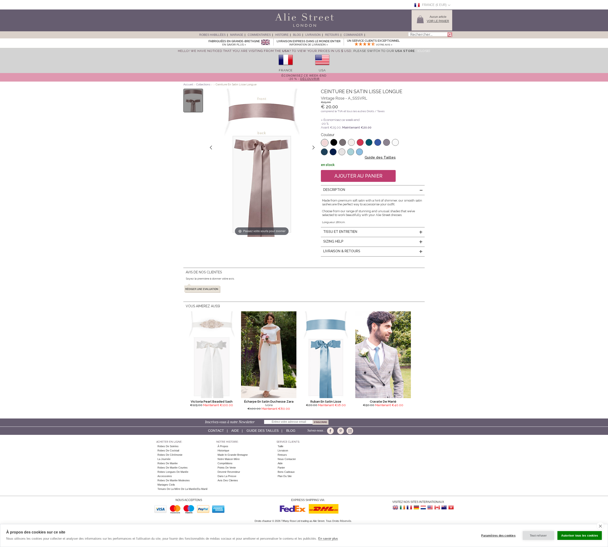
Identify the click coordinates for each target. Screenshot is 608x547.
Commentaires (259, 34)
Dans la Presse (227, 476)
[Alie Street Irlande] (402, 507)
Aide (235, 430)
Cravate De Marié (383, 401)
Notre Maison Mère (229, 459)
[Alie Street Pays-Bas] (423, 507)
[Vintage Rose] (325, 143)
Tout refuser (538, 535)
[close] (600, 526)
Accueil (188, 84)
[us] (322, 67)
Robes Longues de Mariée (172, 471)
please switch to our (384, 51)
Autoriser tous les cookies (579, 535)
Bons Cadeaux (286, 471)
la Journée (164, 459)
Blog (297, 34)
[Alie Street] (283, 27)
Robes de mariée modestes (173, 480)
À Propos (223, 446)
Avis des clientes (228, 480)
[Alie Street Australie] (444, 507)
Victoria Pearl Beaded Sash (212, 401)
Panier (281, 467)
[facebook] (331, 430)
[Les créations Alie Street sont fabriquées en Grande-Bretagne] (265, 42)
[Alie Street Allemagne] (416, 507)
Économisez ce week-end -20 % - (304, 77)
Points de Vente (227, 467)
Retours (332, 34)
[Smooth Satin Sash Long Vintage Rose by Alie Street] (193, 100)
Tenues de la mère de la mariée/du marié (182, 488)
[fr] (285, 67)
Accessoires (164, 476)
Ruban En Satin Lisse (325, 401)
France (286, 70)
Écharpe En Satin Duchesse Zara (269, 401)
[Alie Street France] (409, 507)
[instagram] (349, 430)
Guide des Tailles (380, 157)
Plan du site (285, 476)
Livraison (313, 34)
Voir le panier (438, 21)
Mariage (236, 34)
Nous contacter (287, 459)
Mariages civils (166, 484)
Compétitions (225, 463)
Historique (223, 450)
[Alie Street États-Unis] (430, 507)
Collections (203, 84)
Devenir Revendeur (229, 471)
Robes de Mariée (167, 463)
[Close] (424, 51)
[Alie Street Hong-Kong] (450, 507)
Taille (280, 446)
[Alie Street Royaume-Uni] (395, 507)
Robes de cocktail (168, 450)
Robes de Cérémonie (169, 454)
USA (322, 70)
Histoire (282, 34)
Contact (216, 430)
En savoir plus (328, 538)
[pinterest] (340, 430)
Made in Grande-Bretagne (233, 454)
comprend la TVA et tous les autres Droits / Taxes (353, 111)
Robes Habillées (212, 34)
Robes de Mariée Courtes (172, 467)
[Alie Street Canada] (437, 507)
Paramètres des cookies (498, 535)
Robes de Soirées (168, 446)
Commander (353, 34)
